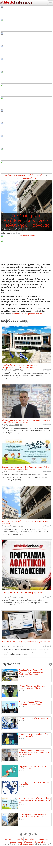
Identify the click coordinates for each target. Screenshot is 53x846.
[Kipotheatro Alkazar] (26, 235)
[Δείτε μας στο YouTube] (21, 834)
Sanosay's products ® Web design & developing (26, 842)
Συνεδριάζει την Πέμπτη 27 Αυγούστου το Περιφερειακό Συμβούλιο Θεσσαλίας (21, 366)
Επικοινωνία (18, 839)
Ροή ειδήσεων (10, 664)
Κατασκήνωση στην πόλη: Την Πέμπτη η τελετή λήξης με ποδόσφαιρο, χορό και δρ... (25, 468)
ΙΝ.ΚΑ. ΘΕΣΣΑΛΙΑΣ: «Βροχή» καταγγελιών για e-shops (26, 642)
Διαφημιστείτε (42, 839)
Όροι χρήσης (30, 839)
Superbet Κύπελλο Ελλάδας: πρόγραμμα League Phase (30, 703)
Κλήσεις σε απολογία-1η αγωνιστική (34, 718)
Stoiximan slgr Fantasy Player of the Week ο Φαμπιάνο (34, 735)
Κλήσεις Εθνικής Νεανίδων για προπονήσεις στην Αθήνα (32, 687)
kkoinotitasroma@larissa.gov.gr (27, 314)
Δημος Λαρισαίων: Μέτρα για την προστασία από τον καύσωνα (26, 522)
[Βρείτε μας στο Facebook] (17, 834)
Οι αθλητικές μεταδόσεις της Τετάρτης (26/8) (22, 592)
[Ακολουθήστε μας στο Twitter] (25, 834)
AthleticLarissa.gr (27, 844)
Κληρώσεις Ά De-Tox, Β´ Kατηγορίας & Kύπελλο (34, 783)
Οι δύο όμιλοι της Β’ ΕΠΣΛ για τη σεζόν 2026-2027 (32, 767)
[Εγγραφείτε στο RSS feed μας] (35, 834)
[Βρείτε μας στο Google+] (31, 834)
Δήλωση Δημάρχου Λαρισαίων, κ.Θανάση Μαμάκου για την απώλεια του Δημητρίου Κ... (26, 421)
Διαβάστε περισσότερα (26, 178)
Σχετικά (8, 839)
